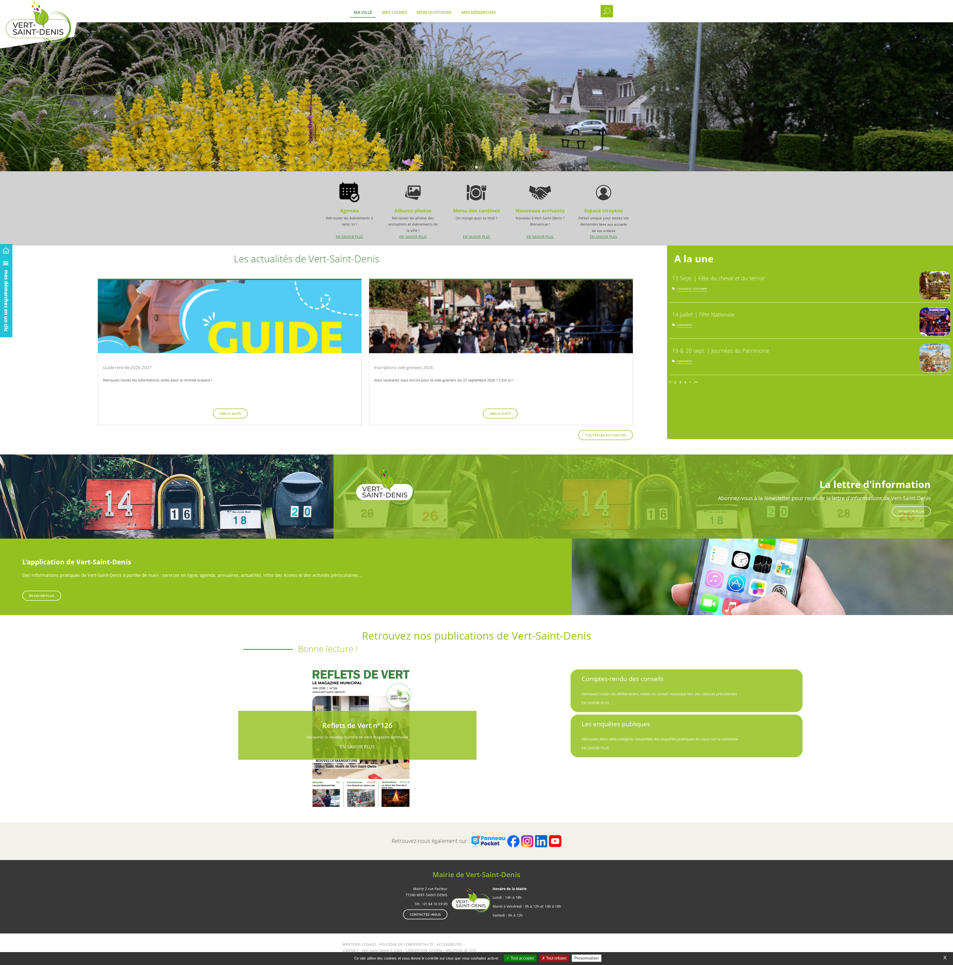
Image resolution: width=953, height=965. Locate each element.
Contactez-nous (425, 914)
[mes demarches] (6, 296)
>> (696, 382)
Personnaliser (586, 958)
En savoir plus (349, 208)
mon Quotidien (434, 12)
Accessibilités (450, 944)
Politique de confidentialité (406, 944)
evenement (684, 289)
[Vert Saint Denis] (51, 7)
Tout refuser (556, 958)
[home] (6, 249)
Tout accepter (522, 958)
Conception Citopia (423, 950)
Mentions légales (359, 944)
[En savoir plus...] (946, 297)
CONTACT (350, 950)
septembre (700, 289)
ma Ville (363, 12)
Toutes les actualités (605, 435)
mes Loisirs (394, 12)
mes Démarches (478, 12)
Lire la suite (230, 413)
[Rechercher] (607, 11)
